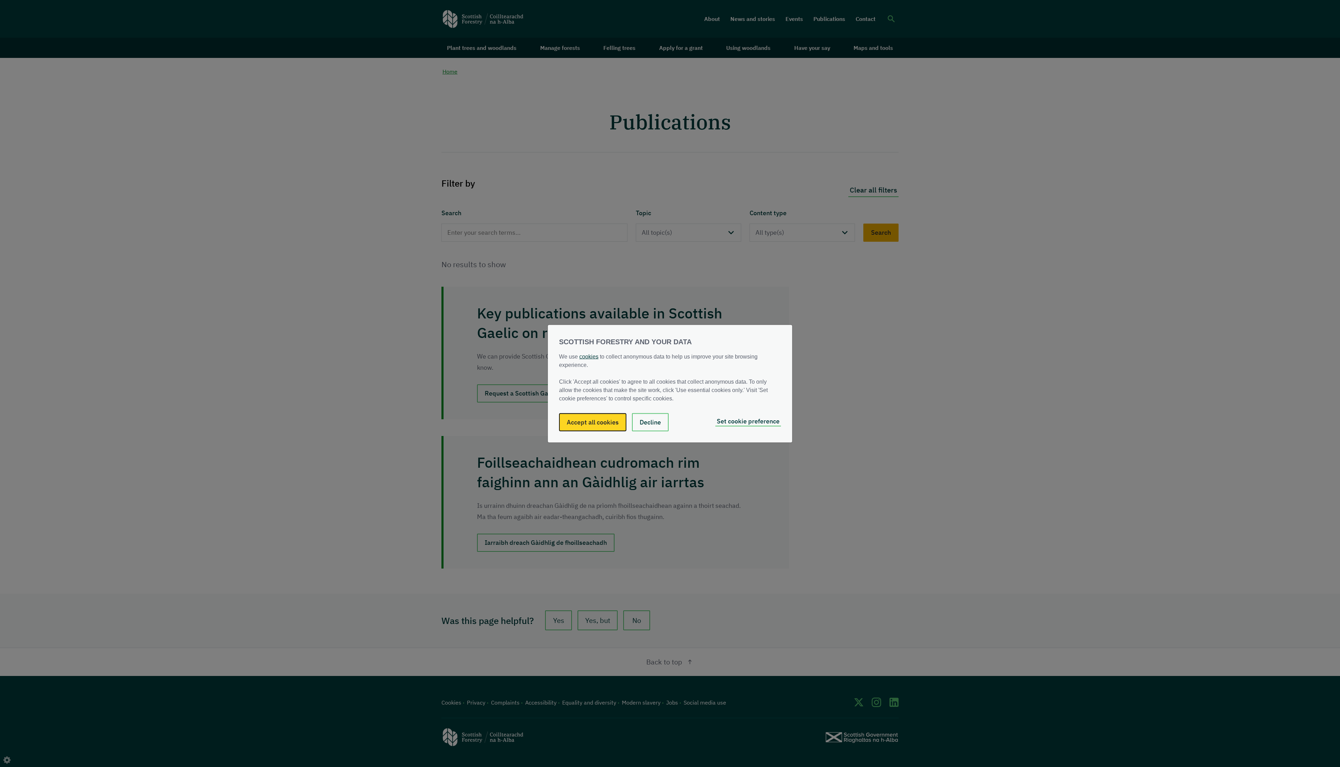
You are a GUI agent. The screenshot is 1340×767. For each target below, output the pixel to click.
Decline (650, 422)
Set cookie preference (748, 421)
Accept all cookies (593, 422)
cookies (588, 356)
